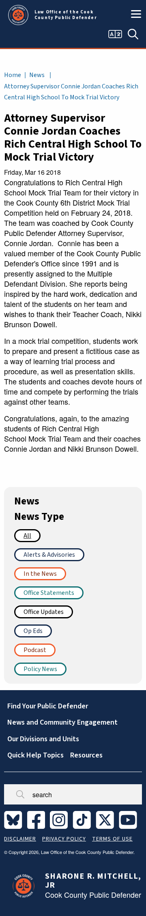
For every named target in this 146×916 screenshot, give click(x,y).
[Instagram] (60, 819)
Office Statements (49, 592)
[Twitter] (106, 819)
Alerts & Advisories (49, 554)
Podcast (35, 650)
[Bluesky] (15, 819)
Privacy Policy (64, 839)
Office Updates (44, 611)
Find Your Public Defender (47, 706)
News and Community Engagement (62, 722)
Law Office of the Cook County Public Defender (65, 15)
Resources (86, 755)
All (27, 535)
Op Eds (33, 630)
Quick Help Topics (35, 755)
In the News (40, 573)
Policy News (40, 669)
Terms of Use (112, 839)
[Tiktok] (83, 819)
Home (12, 75)
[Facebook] (37, 819)
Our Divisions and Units (43, 739)
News (37, 75)
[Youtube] (129, 819)
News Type (39, 517)
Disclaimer (20, 839)
